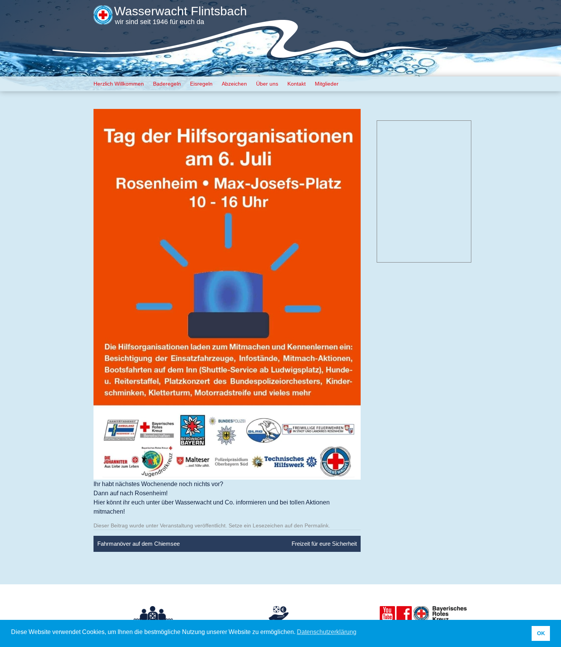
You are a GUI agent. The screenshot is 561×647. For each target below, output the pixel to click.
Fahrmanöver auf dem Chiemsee (138, 543)
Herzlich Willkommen (119, 84)
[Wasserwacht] (103, 19)
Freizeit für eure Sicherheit (324, 543)
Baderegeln (167, 84)
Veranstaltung (176, 525)
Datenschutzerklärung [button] (326, 632)
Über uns (267, 84)
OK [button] (541, 633)
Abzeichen (234, 84)
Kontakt (296, 84)
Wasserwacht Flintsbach (180, 11)
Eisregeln (201, 84)
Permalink (317, 525)
